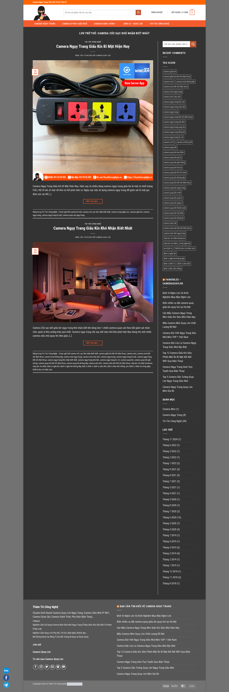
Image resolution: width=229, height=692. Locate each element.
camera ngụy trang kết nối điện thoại (178, 117)
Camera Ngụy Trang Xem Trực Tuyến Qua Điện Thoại (178, 368)
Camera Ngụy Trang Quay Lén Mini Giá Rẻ (178, 389)
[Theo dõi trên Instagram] (41, 667)
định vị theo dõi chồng (116, 366)
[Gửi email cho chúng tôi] (52, 667)
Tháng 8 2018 (169, 583)
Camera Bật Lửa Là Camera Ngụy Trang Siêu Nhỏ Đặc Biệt (179, 344)
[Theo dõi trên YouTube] (63, 667)
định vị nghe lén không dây (70, 366)
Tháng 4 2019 (169, 547)
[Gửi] (138, 12)
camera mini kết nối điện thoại (176, 86)
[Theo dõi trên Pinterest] (58, 667)
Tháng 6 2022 (169, 445)
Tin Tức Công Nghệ (159, 24)
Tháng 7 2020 (169, 511)
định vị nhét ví (87, 366)
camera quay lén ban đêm (174, 152)
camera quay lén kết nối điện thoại (52, 363)
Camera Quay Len (103, 55)
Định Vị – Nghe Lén (133, 24)
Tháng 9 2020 (169, 499)
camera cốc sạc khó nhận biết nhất (96, 212)
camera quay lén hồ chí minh (175, 172)
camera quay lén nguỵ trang (174, 188)
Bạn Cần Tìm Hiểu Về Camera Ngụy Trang (145, 606)
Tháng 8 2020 (169, 505)
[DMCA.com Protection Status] (74, 684)
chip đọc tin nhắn (39, 366)
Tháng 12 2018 (170, 571)
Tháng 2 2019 (169, 559)
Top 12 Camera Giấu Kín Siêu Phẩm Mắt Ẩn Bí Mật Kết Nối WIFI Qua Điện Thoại (177, 356)
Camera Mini (169, 409)
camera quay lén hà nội (173, 167)
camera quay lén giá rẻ (172, 157)
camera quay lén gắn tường (174, 162)
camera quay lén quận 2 (173, 198)
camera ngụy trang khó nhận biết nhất (62, 360)
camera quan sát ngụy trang (73, 215)
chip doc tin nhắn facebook (141, 363)
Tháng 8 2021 (169, 475)
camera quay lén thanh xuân (175, 208)
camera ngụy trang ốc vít (110, 360)
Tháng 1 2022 (169, 463)
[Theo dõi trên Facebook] (35, 667)
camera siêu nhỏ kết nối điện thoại (116, 363)
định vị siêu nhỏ (100, 366)
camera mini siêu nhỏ (91, 357)
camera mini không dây (54, 357)
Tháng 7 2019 (169, 535)
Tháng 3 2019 (169, 553)
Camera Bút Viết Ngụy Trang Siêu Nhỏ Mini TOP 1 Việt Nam (179, 335)
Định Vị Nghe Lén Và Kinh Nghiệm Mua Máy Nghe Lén (177, 295)
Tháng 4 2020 (169, 529)
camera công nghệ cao (120, 212)
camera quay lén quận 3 (173, 203)
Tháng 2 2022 (169, 457)
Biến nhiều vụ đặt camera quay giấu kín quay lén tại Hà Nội (178, 304)
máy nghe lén (185, 243)
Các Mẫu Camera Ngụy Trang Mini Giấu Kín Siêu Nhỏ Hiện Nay (179, 315)
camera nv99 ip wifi (184, 142)
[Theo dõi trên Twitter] (46, 667)
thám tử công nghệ (143, 366)
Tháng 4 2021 (169, 493)
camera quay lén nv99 (172, 193)
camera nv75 (169, 142)
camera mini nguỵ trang (73, 357)
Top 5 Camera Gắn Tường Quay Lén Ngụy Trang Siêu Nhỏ (178, 378)
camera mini (131, 353)
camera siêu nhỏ (95, 363)
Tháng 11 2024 (170, 439)
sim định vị (130, 366)
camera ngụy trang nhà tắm (88, 360)
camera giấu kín (136, 212)
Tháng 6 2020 (169, 517)
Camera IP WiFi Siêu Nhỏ (74, 24)
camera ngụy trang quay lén (174, 127)
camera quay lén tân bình (173, 213)
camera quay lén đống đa (174, 218)
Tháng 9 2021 (169, 469)
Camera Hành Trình (104, 23)
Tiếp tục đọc (93, 201)
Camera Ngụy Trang (44, 24)
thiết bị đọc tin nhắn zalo (42, 369)
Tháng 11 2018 (170, 577)
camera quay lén (127, 360)
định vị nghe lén (53, 366)
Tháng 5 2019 (169, 541)
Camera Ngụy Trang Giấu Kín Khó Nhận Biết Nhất (92, 228)
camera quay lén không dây (77, 363)
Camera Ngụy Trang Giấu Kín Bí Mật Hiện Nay (93, 46)
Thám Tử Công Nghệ (57, 684)
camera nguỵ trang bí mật (52, 215)
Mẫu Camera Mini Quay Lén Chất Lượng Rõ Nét (179, 325)
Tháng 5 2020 (169, 523)
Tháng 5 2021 (169, 487)
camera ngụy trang (108, 357)
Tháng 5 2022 (169, 451)
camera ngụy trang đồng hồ (174, 132)
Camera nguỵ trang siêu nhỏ (174, 107)
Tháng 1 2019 (169, 565)
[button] (157, 12)
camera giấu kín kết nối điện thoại (112, 353)
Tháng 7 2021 (169, 481)
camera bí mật (76, 212)
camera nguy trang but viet (174, 102)
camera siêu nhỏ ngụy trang (174, 233)
